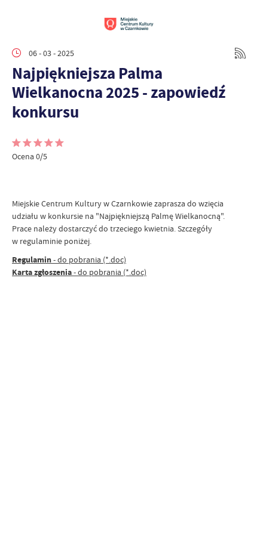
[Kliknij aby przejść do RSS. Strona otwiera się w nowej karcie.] (240, 53)
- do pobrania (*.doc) (69, 259)
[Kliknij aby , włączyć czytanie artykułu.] (21, 180)
